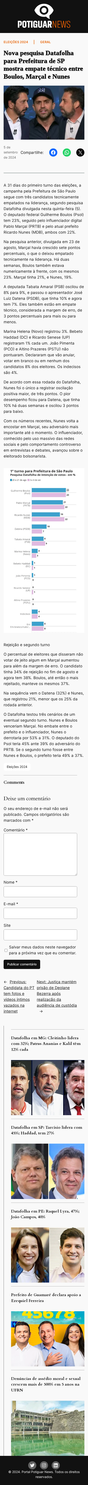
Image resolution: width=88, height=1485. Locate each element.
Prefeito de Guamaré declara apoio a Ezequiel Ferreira (46, 1297)
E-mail (11, 904)
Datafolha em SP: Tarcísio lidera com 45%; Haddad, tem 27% (46, 1130)
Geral (45, 42)
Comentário (16, 830)
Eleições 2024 (16, 42)
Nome (11, 882)
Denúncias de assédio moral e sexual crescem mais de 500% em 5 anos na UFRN (46, 1384)
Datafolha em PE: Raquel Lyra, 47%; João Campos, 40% (45, 1214)
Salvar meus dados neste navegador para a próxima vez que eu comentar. (42, 950)
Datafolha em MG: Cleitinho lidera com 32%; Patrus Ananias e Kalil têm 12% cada (46, 1043)
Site (7, 925)
